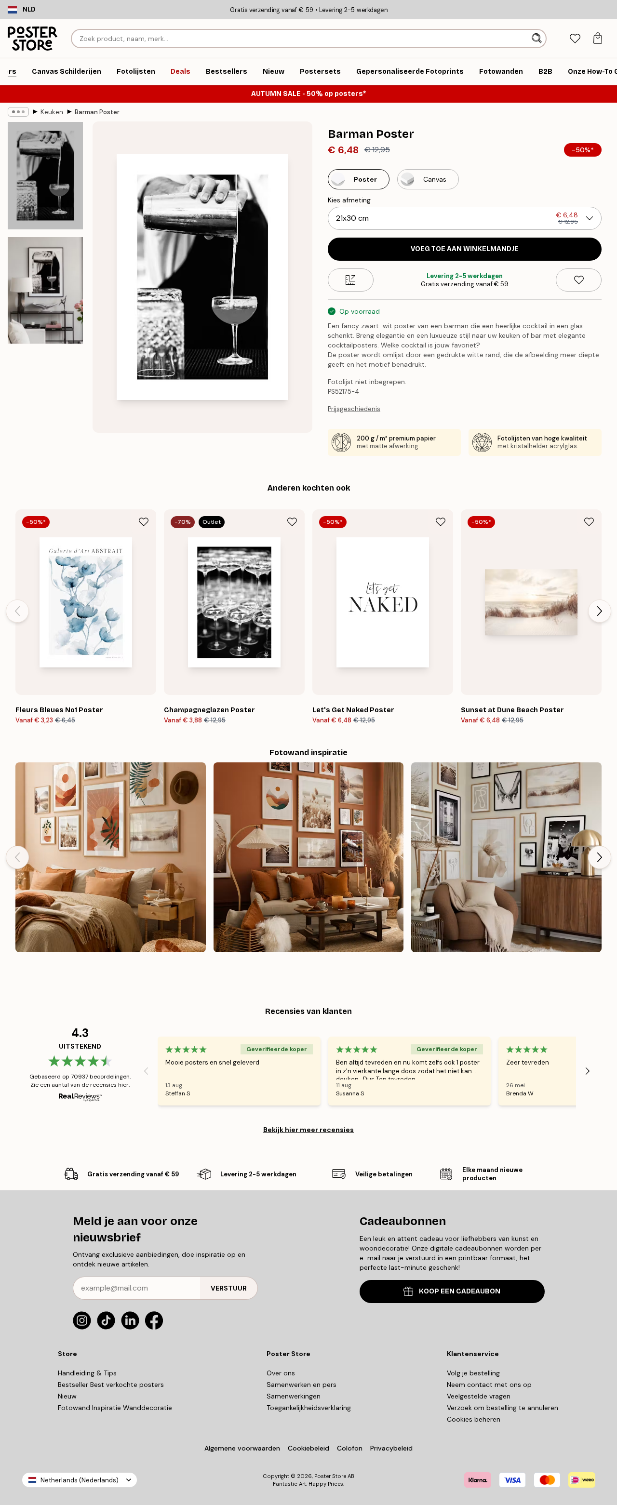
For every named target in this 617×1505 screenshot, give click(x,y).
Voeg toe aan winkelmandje (465, 249)
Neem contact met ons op (489, 1384)
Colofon (349, 1448)
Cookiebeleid (308, 1448)
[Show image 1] (45, 175)
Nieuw (67, 1396)
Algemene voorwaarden (242, 1448)
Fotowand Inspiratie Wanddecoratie (115, 1407)
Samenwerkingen (294, 1396)
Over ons (281, 1373)
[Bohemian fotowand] (110, 857)
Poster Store (330, 1476)
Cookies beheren (473, 1419)
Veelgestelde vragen (478, 1396)
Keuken (51, 112)
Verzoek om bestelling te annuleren (502, 1407)
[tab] (574, 39)
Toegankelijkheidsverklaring (309, 1407)
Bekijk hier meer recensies (308, 1129)
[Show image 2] (45, 290)
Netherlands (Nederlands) (79, 1480)
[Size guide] (351, 280)
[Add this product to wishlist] (579, 280)
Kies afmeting (349, 200)
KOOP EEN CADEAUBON (459, 1291)
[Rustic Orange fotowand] (309, 857)
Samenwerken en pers (301, 1384)
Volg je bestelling (473, 1373)
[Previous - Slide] (17, 611)
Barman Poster (97, 112)
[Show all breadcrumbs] (18, 112)
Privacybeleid (391, 1448)
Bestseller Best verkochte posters (111, 1384)
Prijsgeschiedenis (354, 409)
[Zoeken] (538, 38)
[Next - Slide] (599, 611)
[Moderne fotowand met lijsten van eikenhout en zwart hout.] (506, 857)
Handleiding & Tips (87, 1373)
